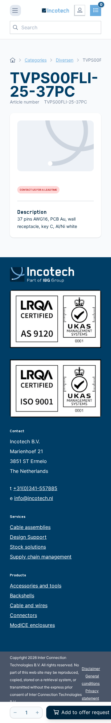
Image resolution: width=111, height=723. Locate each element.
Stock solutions (28, 547)
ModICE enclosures (32, 625)
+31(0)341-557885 (35, 488)
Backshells (22, 595)
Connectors (23, 615)
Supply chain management (41, 557)
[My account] (79, 10)
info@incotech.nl (33, 498)
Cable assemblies (30, 527)
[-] (15, 712)
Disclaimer (91, 668)
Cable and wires (28, 605)
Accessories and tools (35, 586)
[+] (37, 712)
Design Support (28, 537)
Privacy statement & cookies (90, 698)
